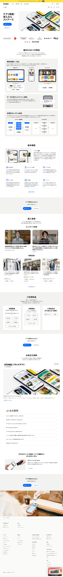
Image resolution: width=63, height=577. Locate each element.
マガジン (33, 551)
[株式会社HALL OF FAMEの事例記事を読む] (31, 271)
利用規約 (19, 525)
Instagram (49, 564)
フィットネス (19, 544)
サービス (12, 3)
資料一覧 (33, 547)
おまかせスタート (6, 553)
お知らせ (33, 544)
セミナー (33, 549)
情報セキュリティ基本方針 (51, 551)
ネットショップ (5, 536)
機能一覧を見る (31, 191)
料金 (21, 3)
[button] (61, 568)
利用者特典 (34, 555)
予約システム (5, 538)
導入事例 (57, 7)
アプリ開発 (5, 7)
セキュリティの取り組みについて (52, 553)
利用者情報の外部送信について (52, 555)
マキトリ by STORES (35, 536)
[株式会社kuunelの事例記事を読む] (12, 271)
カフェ (18, 538)
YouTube (48, 566)
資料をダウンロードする (8, 400)
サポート (53, 3)
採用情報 (8, 572)
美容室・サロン (20, 542)
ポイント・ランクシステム (7, 546)
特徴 (49, 7)
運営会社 (4, 572)
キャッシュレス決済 (6, 540)
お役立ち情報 (26, 3)
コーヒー (19, 536)
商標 (47, 557)
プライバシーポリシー (21, 527)
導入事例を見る (31, 286)
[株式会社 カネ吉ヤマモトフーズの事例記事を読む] (51, 271)
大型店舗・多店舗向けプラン (36, 538)
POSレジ (4, 542)
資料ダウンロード (7, 24)
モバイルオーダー (6, 548)
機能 (51, 7)
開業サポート (34, 553)
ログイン (57, 3)
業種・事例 (17, 3)
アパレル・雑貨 (20, 540)
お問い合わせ (6, 27)
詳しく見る (31, 468)
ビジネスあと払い (6, 550)
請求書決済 (5, 552)
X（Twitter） (49, 562)
